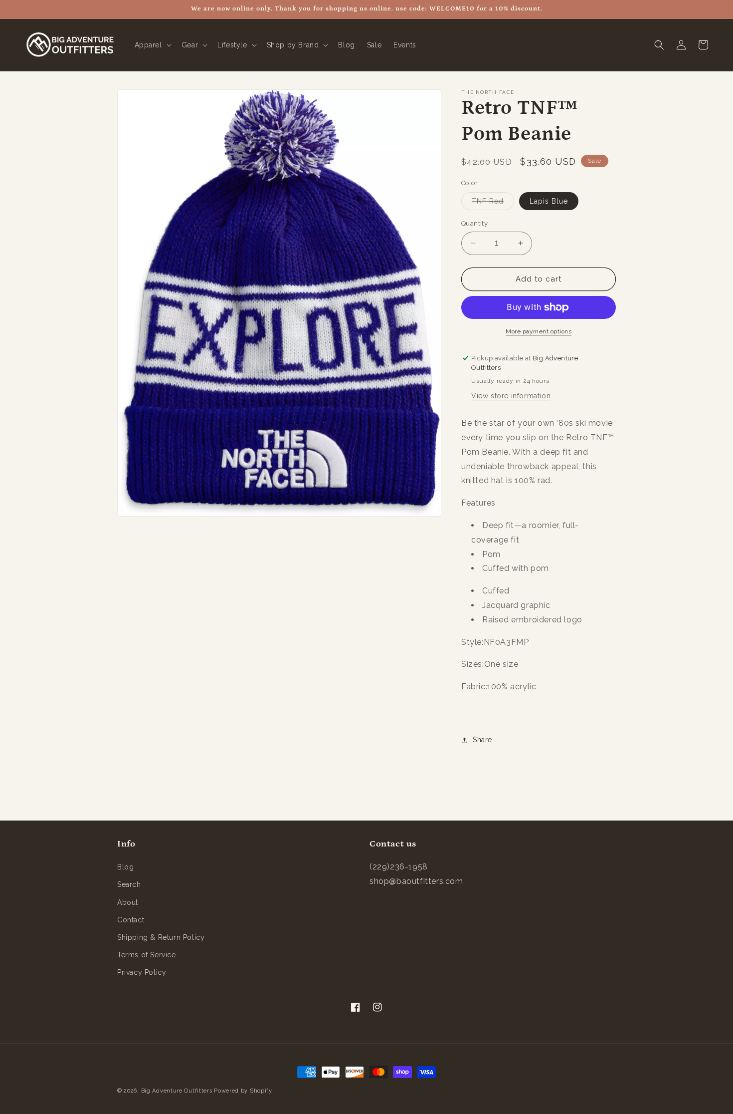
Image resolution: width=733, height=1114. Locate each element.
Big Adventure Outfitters (176, 1091)
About (127, 902)
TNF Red (493, 203)
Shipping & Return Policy (160, 937)
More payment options (538, 331)
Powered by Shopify (243, 1091)
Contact (130, 920)
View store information (510, 396)
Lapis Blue (549, 201)
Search (129, 884)
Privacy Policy (141, 972)
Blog (125, 867)
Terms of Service (146, 955)
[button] (152, 44)
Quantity (474, 223)
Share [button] (482, 740)
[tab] (538, 664)
